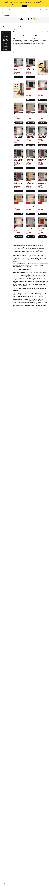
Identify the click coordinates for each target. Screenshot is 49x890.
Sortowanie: (16, 52)
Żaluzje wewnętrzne (13, 29)
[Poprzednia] (1, 3)
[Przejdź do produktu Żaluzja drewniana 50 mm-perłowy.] (18, 222)
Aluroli (2, 29)
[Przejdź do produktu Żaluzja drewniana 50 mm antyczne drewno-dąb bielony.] (42, 85)
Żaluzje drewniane (21, 29)
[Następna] (47, 3)
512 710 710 (36, 9)
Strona (41, 53)
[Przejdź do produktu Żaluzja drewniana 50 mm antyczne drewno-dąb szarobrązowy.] (30, 108)
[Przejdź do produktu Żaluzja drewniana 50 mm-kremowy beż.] (30, 199)
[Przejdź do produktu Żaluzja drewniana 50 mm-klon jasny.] (18, 199)
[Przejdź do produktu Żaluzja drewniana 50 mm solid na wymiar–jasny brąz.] (30, 176)
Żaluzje (6, 29)
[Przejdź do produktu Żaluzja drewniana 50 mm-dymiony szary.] (42, 176)
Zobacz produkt (19, 77)
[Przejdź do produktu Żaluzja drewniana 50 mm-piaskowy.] (30, 222)
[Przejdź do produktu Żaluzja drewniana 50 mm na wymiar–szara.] (30, 153)
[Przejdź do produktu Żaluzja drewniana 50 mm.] (18, 62)
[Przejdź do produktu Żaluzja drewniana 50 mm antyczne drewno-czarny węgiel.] (30, 85)
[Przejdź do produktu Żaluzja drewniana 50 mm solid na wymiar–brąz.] (18, 176)
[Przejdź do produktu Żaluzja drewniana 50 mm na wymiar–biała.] (42, 130)
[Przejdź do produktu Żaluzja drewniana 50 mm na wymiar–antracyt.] (30, 130)
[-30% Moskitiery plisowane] (42, 68)
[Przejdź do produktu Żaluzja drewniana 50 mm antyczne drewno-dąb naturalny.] (18, 108)
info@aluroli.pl (44, 9)
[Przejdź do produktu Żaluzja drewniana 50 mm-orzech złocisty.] (42, 199)
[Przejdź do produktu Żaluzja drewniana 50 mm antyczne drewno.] (30, 62)
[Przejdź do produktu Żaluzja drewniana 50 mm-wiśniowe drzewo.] (42, 222)
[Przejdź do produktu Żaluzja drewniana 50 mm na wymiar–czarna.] (18, 153)
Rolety (24, 6)
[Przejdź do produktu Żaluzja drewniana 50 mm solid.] (42, 153)
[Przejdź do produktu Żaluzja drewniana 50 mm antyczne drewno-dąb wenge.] (42, 108)
